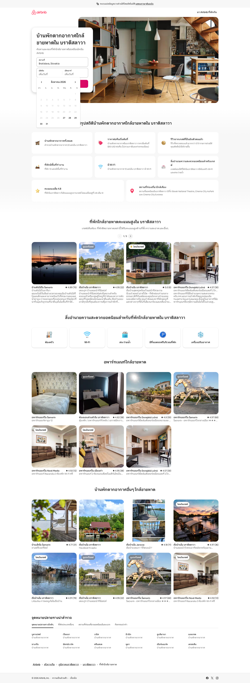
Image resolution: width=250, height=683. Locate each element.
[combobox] (62, 63)
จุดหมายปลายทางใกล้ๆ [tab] (42, 624)
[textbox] (49, 74)
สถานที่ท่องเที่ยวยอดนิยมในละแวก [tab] (94, 624)
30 (41, 124)
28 (70, 118)
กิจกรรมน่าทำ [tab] (121, 624)
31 (47, 124)
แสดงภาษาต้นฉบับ (145, 3)
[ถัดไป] (130, 236)
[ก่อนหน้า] (119, 236)
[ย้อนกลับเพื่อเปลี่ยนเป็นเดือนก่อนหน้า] (41, 82)
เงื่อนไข (73, 678)
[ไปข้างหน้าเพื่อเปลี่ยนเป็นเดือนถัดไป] (75, 82)
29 (75, 118)
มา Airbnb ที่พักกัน (207, 12)
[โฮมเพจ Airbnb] (39, 12)
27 (64, 118)
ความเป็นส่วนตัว (59, 678)
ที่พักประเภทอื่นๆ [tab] (66, 624)
